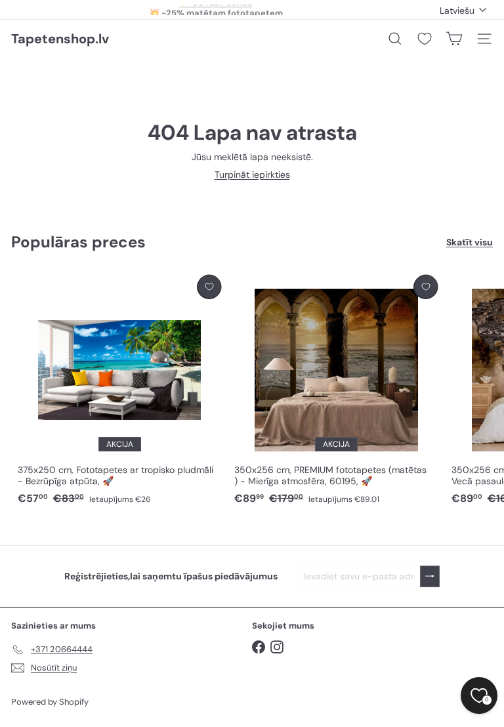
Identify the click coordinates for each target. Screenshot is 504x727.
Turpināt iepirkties (252, 174)
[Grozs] (454, 39)
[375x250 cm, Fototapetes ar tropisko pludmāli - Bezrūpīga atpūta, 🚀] (119, 390)
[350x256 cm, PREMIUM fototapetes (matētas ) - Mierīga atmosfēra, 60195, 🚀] (336, 390)
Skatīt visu (469, 242)
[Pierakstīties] (430, 576)
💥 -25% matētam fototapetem (216, 9)
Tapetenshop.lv (60, 39)
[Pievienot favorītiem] (209, 287)
